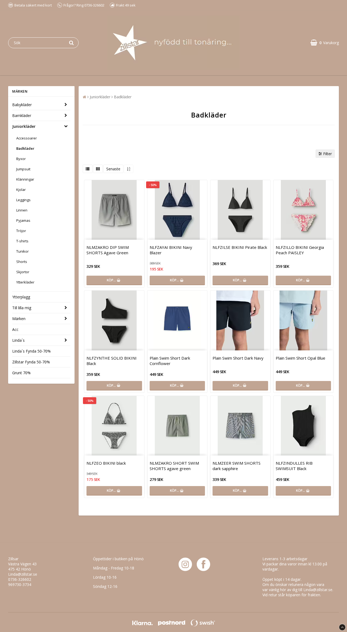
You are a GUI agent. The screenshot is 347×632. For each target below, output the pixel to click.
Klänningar (25, 179)
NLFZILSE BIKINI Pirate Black (240, 247)
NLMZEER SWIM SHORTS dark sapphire (237, 465)
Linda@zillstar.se (22, 574)
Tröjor (21, 230)
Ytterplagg (21, 296)
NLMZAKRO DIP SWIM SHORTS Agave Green (107, 250)
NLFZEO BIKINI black (106, 463)
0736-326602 (19, 579)
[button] (324, 42)
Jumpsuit (23, 169)
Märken (18, 318)
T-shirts (22, 241)
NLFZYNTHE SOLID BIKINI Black (111, 360)
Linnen (21, 210)
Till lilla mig (21, 307)
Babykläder (22, 104)
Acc (15, 329)
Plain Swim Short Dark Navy (238, 358)
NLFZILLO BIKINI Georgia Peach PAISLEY (300, 250)
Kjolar (21, 189)
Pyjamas (23, 220)
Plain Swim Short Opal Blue (300, 358)
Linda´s (18, 340)
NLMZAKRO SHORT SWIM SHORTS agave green (174, 465)
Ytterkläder (25, 282)
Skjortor (22, 271)
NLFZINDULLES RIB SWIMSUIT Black (294, 465)
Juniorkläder (24, 126)
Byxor (21, 158)
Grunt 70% (21, 372)
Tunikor (22, 251)
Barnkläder (21, 115)
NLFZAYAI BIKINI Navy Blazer (171, 250)
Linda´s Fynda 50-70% (31, 351)
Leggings (23, 199)
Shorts (21, 261)
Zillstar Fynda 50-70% (31, 361)
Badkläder (25, 148)
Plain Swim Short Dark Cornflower (170, 360)
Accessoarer (26, 138)
